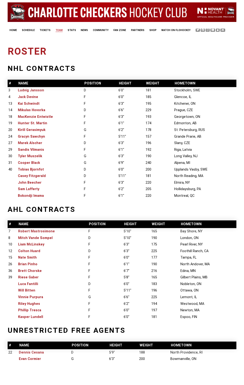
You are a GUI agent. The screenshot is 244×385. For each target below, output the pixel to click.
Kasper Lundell (30, 317)
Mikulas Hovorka (31, 110)
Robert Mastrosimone (36, 231)
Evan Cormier (30, 359)
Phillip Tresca (29, 310)
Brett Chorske (30, 271)
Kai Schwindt (29, 104)
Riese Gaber (28, 277)
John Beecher (29, 183)
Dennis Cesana (31, 352)
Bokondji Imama (31, 196)
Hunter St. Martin (32, 123)
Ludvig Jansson (31, 90)
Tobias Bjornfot (31, 169)
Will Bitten (26, 290)
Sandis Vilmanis (31, 150)
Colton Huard (29, 251)
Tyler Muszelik (30, 156)
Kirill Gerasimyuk (32, 130)
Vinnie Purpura (30, 297)
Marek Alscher (30, 143)
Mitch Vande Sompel (35, 238)
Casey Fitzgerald (32, 176)
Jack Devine (28, 97)
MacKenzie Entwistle (35, 117)
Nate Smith (27, 257)
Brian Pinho (27, 264)
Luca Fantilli (28, 284)
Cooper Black (29, 163)
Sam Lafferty (28, 189)
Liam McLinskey (31, 244)
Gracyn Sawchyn (31, 137)
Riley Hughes (29, 304)
